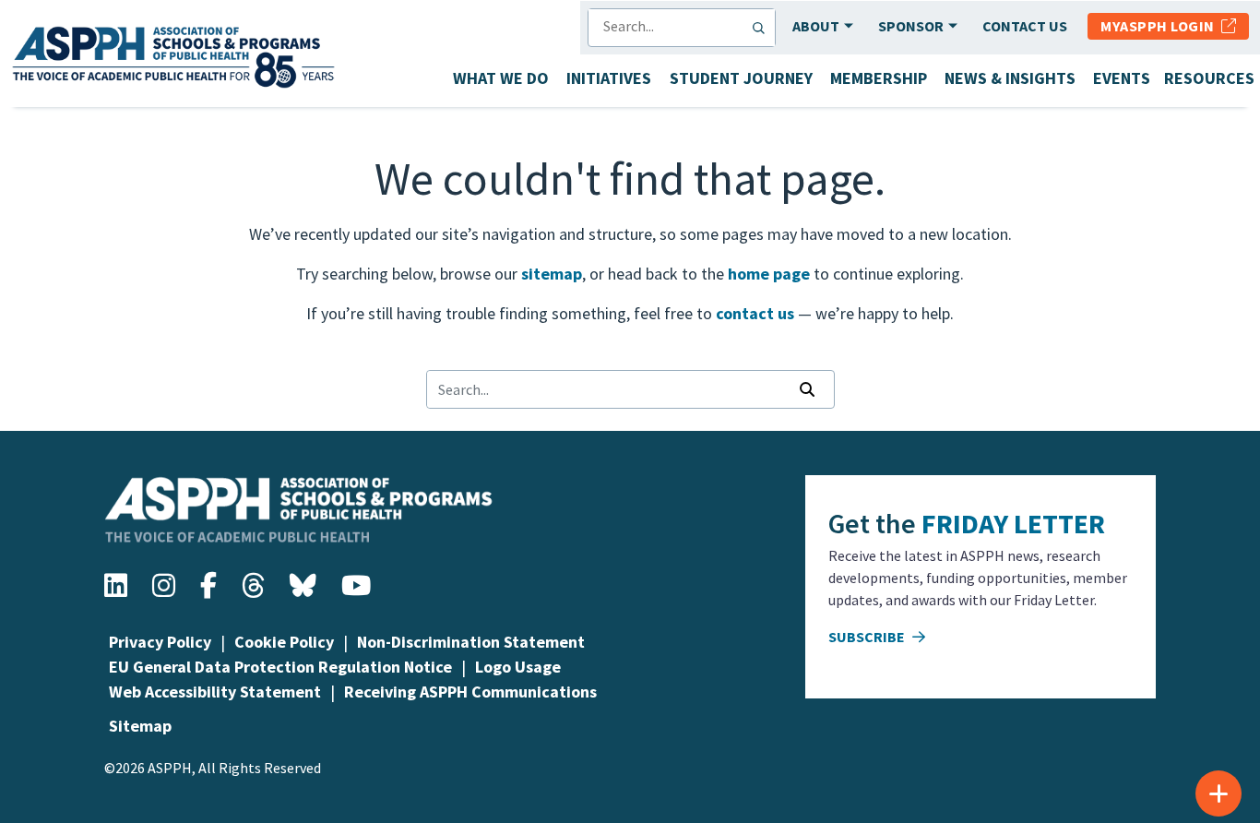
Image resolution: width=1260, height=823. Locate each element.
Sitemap (140, 725)
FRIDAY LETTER (1013, 523)
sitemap (551, 273)
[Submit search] (763, 27)
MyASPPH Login (1160, 26)
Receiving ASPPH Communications (470, 691)
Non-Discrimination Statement (471, 641)
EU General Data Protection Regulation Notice (280, 666)
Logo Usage (518, 666)
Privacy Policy (160, 641)
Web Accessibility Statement (215, 691)
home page (769, 273)
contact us (755, 313)
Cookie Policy (284, 641)
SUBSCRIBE (868, 636)
